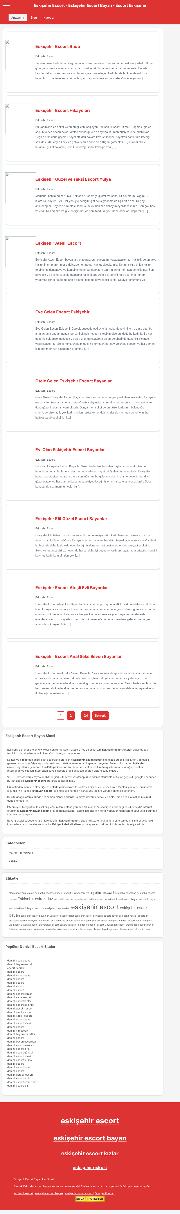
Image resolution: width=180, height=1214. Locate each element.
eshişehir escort (99, 892)
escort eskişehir (54, 893)
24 (86, 715)
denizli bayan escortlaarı (22, 1041)
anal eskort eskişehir (33, 893)
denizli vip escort (17, 1030)
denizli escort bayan (19, 960)
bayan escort (43, 790)
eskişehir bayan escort (79, 1193)
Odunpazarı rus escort (21, 929)
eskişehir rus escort (39, 920)
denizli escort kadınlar (20, 1004)
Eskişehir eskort (63, 787)
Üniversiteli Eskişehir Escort (135, 929)
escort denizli (15, 968)
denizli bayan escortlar (21, 1034)
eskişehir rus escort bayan (65, 920)
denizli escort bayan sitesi (23, 1082)
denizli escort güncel (20, 1052)
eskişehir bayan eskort (57, 908)
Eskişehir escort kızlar (61, 915)
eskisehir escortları (125, 893)
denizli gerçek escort (20, 1074)
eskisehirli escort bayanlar (68, 899)
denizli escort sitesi (19, 1023)
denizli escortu (16, 990)
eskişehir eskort (83, 915)
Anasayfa (17, 17)
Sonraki (100, 715)
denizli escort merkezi (20, 1045)
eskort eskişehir (68, 924)
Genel (13, 860)
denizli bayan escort (19, 964)
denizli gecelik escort (20, 1008)
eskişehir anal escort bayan (123, 899)
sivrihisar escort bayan (88, 929)
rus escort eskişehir (45, 929)
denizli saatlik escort (19, 1012)
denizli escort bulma (19, 1060)
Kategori (49, 17)
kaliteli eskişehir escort (91, 924)
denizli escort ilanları (19, 993)
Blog (34, 17)
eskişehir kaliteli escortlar (133, 915)
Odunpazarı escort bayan (140, 924)
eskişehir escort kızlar (90, 1153)
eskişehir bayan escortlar (30, 908)
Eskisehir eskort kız (35, 898)
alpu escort (15, 893)
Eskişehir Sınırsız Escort (94, 920)
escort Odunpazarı (74, 893)
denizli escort (15, 971)
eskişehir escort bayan (89, 1138)
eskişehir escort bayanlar (35, 915)
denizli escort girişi (18, 1048)
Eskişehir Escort (45, 56)
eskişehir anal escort (95, 899)
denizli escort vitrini (19, 1078)
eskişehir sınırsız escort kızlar (125, 920)
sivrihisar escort (66, 929)
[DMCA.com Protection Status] (90, 1201)
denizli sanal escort (19, 997)
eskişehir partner (18, 920)
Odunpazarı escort (115, 924)
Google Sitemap (104, 1193)
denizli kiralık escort (19, 1015)
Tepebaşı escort (111, 929)
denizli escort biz (17, 1085)
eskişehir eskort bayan (105, 915)
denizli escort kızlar (19, 1001)
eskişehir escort (95, 907)
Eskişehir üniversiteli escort (43, 924)
